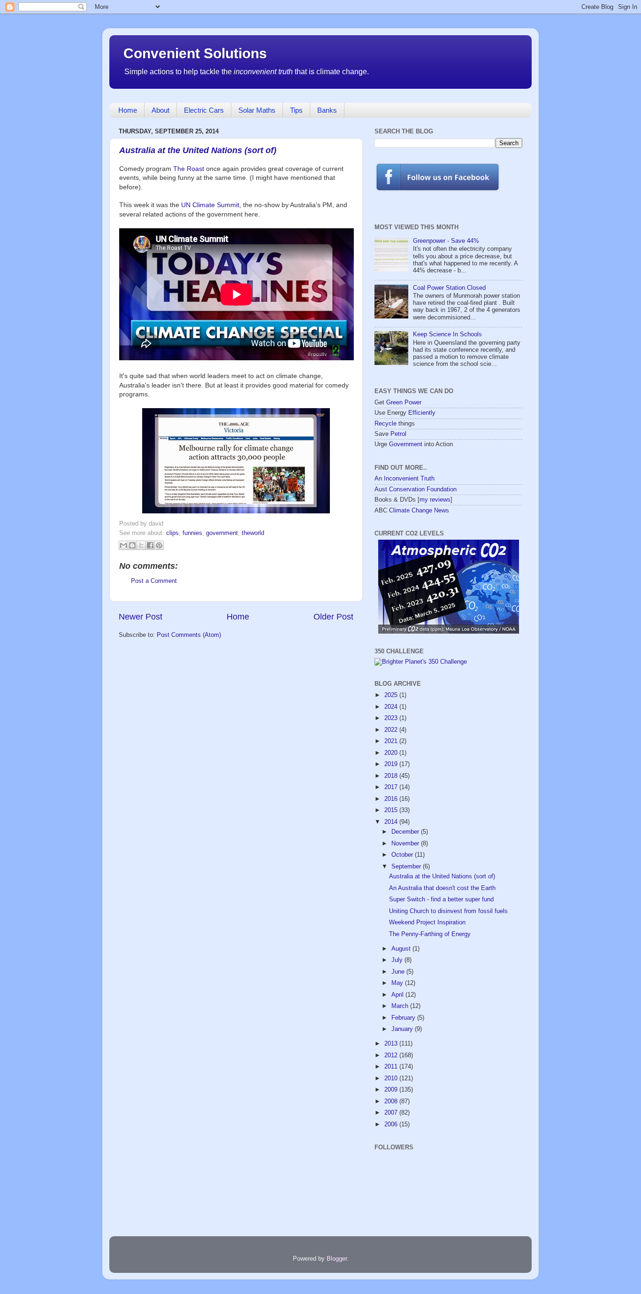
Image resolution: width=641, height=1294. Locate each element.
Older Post (333, 616)
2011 (391, 1066)
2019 (391, 764)
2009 (391, 1089)
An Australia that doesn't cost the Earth (442, 888)
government (222, 533)
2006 (391, 1124)
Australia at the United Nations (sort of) (197, 150)
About (160, 110)
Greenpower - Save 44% (446, 241)
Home (127, 110)
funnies (192, 533)
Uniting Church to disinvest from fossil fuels (448, 911)
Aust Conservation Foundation (415, 489)
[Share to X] (141, 545)
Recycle (385, 423)
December (406, 832)
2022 (391, 730)
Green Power (403, 402)
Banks (327, 110)
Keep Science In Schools (447, 334)
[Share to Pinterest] (159, 545)
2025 (391, 695)
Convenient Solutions (195, 53)
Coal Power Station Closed (449, 288)
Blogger (337, 1258)
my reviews (435, 499)
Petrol (398, 434)
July (397, 960)
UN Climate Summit (210, 205)
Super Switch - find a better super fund (441, 899)
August (401, 948)
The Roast (188, 168)
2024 (391, 707)
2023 (391, 718)
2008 (391, 1101)
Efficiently (421, 413)
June (398, 972)
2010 (391, 1078)
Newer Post (140, 616)
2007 (391, 1112)
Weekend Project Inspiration (427, 922)
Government (405, 444)
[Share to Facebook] (150, 545)
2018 (391, 776)
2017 (391, 787)
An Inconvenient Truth (404, 478)
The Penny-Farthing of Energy (430, 934)
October (403, 855)
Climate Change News (419, 510)
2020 (391, 753)
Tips (296, 110)
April (398, 995)
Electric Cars (204, 110)
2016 (391, 799)
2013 (391, 1043)
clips (172, 533)
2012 (391, 1055)
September (407, 866)
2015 (391, 810)
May (398, 983)
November (406, 843)
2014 (391, 822)
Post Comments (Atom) (189, 635)
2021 (391, 741)
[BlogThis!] (132, 545)
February (404, 1018)
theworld (253, 533)
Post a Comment (154, 581)
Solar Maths (256, 110)
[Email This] (123, 545)
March (400, 1006)
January (403, 1029)
